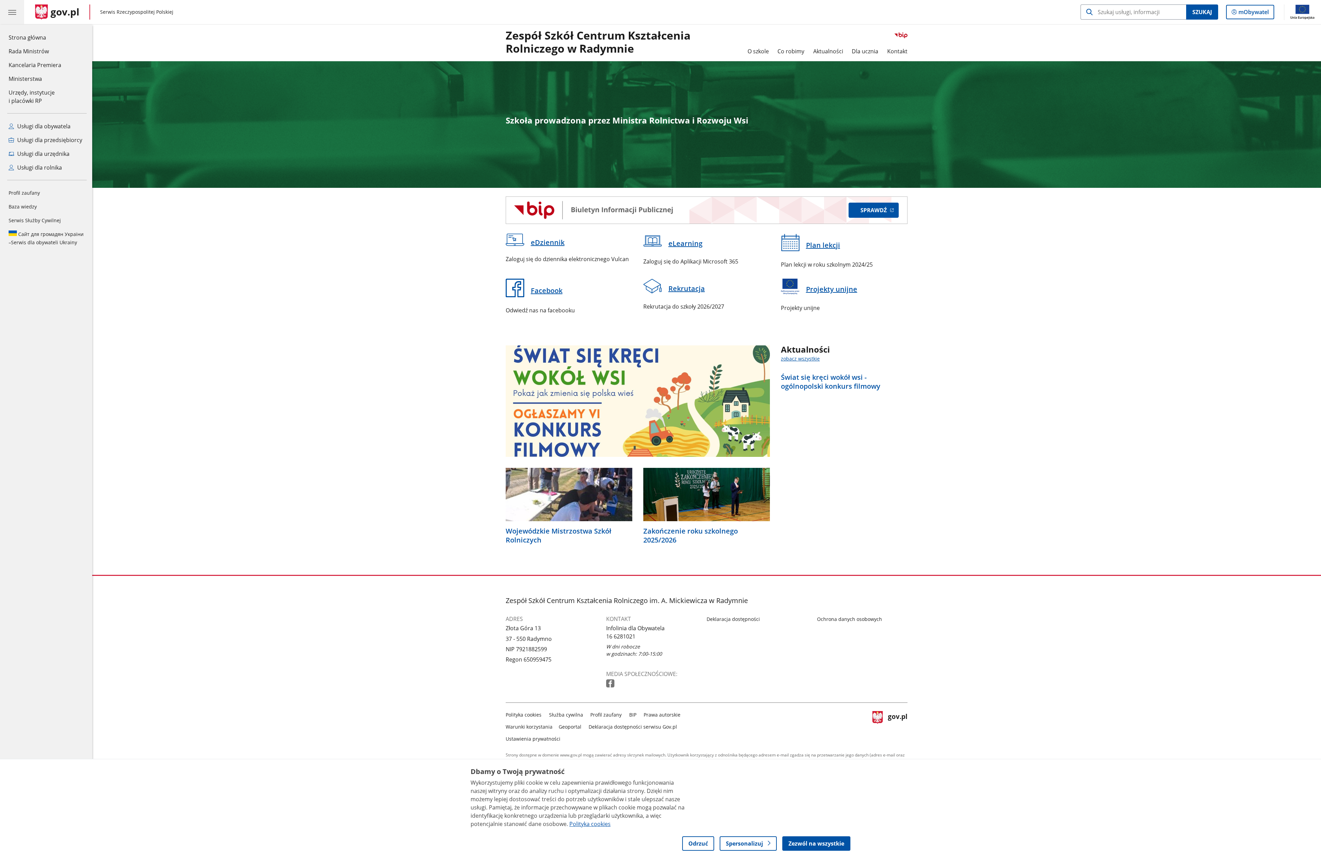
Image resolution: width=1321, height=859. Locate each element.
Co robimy (790, 51)
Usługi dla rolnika (39, 167)
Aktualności (828, 51)
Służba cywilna (566, 714)
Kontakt (897, 51)
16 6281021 (620, 636)
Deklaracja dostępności (733, 619)
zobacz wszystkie (800, 358)
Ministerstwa (25, 79)
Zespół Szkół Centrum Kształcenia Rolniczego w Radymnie (598, 42)
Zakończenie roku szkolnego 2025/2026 (690, 536)
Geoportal (570, 726)
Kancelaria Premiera (35, 65)
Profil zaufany (24, 193)
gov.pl (897, 725)
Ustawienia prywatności (533, 738)
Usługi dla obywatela (43, 126)
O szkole (758, 51)
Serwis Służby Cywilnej (35, 220)
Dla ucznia (865, 51)
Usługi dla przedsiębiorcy (49, 140)
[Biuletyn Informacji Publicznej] (706, 210)
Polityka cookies (523, 714)
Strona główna (35, 37)
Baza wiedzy (23, 206)
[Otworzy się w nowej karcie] (611, 683)
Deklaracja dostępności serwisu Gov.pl (633, 726)
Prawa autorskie (662, 714)
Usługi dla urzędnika (42, 154)
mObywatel (1253, 13)
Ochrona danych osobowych (849, 619)
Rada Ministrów (29, 51)
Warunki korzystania (529, 726)
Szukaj (1202, 12)
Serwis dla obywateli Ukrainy (46, 238)
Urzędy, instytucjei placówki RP (32, 97)
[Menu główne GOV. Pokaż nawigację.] (12, 12)
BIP (632, 714)
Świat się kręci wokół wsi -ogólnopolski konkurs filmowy (830, 382)
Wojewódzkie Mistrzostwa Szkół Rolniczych (558, 536)
